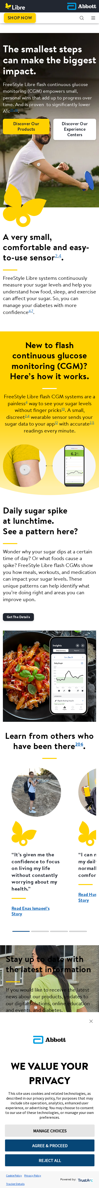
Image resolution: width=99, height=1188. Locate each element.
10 (63, 409)
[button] (82, 18)
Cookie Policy (14, 1175)
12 (56, 423)
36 (16, 110)
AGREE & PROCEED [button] (50, 1145)
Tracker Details (15, 1184)
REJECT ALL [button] (50, 1160)
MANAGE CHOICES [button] (50, 1131)
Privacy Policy (32, 1175)
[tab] (21, 931)
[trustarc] (85, 1180)
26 (12, 110)
